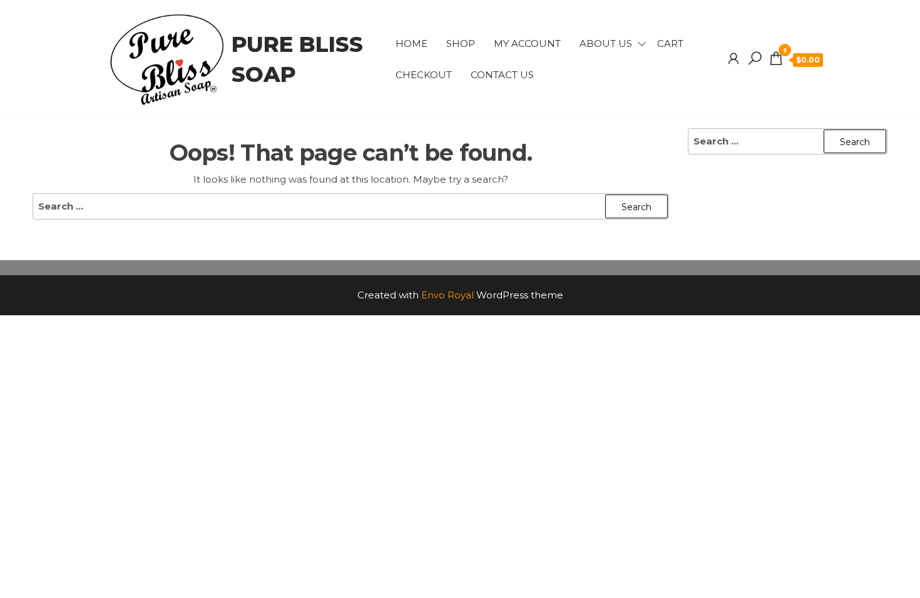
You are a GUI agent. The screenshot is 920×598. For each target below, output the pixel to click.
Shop (460, 43)
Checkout (424, 75)
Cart (670, 43)
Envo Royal (447, 295)
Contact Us (502, 75)
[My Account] (733, 59)
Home (411, 43)
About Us (606, 43)
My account (527, 43)
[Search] (755, 59)
